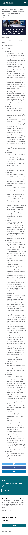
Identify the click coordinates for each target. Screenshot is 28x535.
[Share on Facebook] (14, 467)
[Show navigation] (25, 3)
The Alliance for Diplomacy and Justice (13, 499)
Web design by (5, 531)
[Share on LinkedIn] (14, 471)
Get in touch (8, 490)
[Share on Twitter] (14, 464)
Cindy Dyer (10, 45)
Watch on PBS (5, 37)
